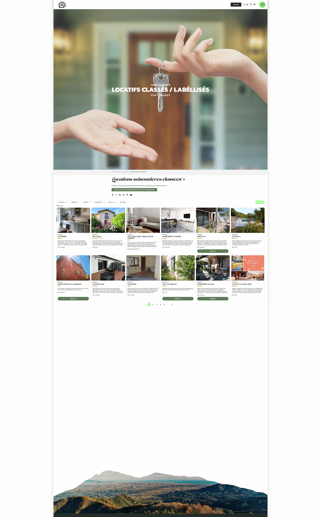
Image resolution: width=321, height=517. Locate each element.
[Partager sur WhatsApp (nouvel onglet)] (124, 195)
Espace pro (28, 329)
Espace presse (29, 337)
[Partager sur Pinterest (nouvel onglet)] (127, 195)
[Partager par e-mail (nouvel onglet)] (131, 195)
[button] (255, 5)
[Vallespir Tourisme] (62, 4)
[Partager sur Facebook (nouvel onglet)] (113, 195)
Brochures (28, 340)
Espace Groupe (29, 333)
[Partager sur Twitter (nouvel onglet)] (116, 195)
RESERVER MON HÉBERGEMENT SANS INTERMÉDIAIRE (134, 190)
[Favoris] (251, 4)
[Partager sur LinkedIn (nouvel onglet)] (120, 195)
